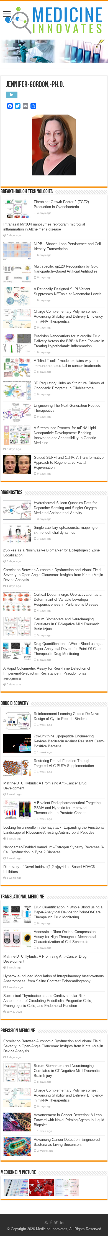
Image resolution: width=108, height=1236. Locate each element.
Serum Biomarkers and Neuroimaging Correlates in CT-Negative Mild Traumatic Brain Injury (67, 624)
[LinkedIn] (62, 1222)
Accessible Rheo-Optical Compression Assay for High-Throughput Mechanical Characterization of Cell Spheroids (65, 937)
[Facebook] (51, 1222)
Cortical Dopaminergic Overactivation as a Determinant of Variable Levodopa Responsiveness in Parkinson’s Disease (67, 599)
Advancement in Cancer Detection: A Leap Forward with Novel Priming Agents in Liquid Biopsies (69, 1120)
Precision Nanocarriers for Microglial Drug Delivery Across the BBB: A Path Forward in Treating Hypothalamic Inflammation (69, 341)
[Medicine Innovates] (54, 20)
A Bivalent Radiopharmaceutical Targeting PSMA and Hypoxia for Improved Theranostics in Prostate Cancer (67, 808)
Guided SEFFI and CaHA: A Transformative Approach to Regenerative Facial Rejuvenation (69, 462)
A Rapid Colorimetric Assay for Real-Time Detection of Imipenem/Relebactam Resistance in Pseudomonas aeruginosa (46, 673)
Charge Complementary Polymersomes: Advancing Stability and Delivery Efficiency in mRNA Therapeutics (68, 316)
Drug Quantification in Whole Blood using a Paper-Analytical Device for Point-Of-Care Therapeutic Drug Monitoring (68, 649)
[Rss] (46, 1222)
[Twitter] (56, 1222)
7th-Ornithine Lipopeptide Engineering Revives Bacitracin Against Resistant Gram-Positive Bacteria (69, 741)
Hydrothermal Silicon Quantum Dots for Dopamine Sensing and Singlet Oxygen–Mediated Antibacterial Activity (66, 508)
